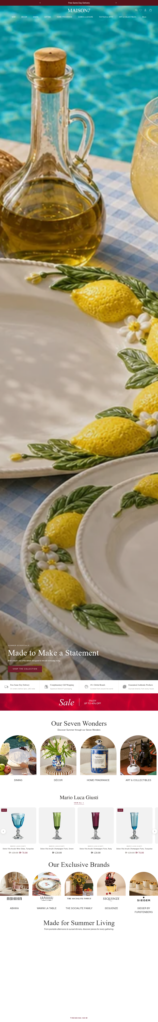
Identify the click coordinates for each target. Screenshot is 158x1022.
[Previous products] (3, 831)
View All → (79, 803)
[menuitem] (144, 17)
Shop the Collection (25, 669)
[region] (79, 702)
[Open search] (136, 10)
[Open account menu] (145, 10)
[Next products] (154, 831)
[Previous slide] (40, 3)
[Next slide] (116, 3)
